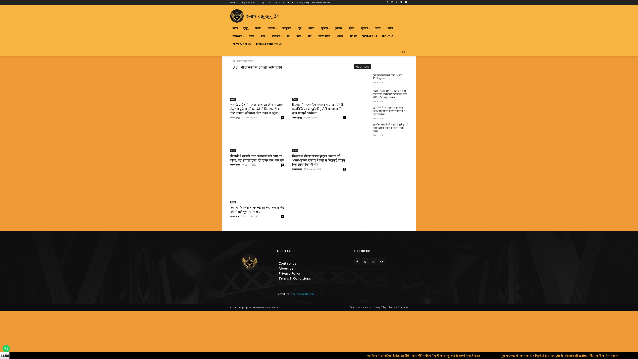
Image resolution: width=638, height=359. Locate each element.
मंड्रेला (233, 99)
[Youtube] (406, 2)
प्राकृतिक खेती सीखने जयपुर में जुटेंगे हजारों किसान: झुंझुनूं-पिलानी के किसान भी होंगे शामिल (390, 127)
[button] (404, 52)
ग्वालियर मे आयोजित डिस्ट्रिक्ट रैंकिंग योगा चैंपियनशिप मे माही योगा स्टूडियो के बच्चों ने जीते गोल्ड (395, 355)
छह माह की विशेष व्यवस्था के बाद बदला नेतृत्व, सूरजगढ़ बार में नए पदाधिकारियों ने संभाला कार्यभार (389, 111)
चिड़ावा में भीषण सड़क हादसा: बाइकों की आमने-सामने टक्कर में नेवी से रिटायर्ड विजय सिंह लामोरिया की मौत (318, 160)
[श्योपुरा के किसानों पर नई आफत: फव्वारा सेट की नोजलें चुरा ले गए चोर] (257, 190)
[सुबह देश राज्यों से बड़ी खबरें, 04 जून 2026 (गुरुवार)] (362, 79)
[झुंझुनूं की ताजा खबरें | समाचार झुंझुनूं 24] (249, 262)
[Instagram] (392, 2)
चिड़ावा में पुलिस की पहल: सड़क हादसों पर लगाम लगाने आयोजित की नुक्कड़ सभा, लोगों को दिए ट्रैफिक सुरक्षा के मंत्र (390, 94)
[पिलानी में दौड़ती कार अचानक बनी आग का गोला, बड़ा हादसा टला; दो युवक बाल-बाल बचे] (257, 138)
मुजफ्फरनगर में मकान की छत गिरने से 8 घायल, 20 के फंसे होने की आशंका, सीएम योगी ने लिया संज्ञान (531, 355)
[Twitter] (397, 2)
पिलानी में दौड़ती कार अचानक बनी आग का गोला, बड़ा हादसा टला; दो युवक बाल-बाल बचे (257, 158)
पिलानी (233, 150)
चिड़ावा (295, 99)
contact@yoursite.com (301, 294)
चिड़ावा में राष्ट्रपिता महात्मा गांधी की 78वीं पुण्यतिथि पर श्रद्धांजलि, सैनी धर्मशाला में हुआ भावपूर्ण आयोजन (317, 109)
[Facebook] (387, 2)
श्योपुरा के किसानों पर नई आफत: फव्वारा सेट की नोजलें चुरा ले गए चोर (257, 210)
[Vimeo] (401, 2)
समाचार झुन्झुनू (235, 117)
